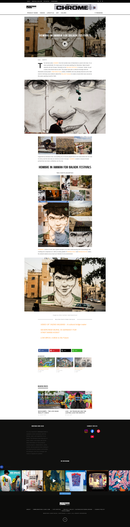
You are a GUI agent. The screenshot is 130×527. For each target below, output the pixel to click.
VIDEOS (42, 12)
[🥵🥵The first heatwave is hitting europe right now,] (97, 480)
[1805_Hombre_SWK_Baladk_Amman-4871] (80, 208)
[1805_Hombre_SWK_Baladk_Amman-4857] (65, 195)
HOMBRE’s (41, 249)
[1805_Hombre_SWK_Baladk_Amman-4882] (49, 182)
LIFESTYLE (50, 12)
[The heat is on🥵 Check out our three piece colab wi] (75, 480)
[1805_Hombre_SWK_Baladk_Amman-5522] (41, 195)
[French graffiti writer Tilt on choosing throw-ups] (54, 480)
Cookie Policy (100, 509)
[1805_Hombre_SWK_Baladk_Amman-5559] (65, 182)
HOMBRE (55, 63)
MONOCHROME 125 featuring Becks (78, 411)
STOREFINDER (54, 1)
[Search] (98, 1)
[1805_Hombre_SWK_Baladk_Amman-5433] (83, 145)
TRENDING (99, 12)
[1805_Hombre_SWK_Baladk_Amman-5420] (65, 145)
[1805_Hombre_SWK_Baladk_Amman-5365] (81, 182)
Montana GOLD (71, 251)
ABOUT (28, 1)
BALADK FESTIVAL (71, 67)
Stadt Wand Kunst (56, 71)
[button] (47, 145)
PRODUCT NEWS (32, 12)
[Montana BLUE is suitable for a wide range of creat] (119, 480)
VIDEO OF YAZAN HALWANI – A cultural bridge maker (63, 324)
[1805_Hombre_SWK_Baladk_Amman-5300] (88, 195)
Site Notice (46, 1)
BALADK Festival (66, 74)
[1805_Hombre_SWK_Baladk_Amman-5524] (80, 239)
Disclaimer (66, 510)
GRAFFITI (63, 38)
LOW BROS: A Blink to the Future (55, 338)
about (28, 509)
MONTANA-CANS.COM (37, 1)
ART (57, 12)
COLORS (63, 12)
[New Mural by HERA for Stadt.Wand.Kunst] (83, 362)
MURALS (71, 38)
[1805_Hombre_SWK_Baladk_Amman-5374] (47, 145)
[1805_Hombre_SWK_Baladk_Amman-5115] (53, 195)
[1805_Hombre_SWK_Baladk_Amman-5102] (77, 195)
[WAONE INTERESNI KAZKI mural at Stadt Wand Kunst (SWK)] (46, 362)
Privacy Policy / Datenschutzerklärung (78, 509)
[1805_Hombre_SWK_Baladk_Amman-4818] (80, 224)
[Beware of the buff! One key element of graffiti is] (32, 480)
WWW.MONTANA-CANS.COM (41, 509)
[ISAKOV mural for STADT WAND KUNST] (64, 362)
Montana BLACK (82, 251)
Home (39, 59)
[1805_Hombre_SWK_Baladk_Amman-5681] (53, 224)
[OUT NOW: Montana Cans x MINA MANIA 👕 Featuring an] (10, 480)
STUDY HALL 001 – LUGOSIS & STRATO (51, 411)
